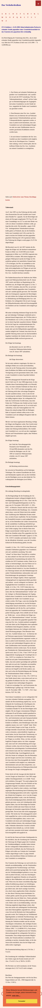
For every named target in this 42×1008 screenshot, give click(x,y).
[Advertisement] (21, 69)
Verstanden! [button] (21, 1001)
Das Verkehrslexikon (11, 5)
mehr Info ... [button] (16, 995)
